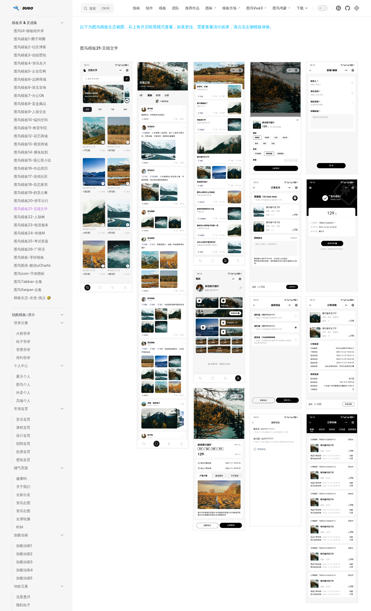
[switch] (322, 8)
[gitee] (338, 8)
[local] (356, 8)
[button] (38, 23)
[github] (347, 8)
